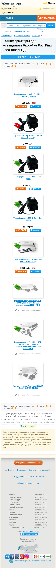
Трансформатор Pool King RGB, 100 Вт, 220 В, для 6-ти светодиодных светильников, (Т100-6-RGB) (28, 345)
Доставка (32, 470)
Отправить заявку (30, 534)
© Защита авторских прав (28, 483)
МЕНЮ (9, 18)
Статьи (31, 477)
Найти (50, 25)
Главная (11, 470)
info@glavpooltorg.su (31, 532)
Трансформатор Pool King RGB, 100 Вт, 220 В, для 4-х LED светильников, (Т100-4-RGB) (28, 303)
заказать (22, 106)
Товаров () (48, 18)
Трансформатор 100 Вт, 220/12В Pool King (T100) (28, 137)
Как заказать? (44, 470)
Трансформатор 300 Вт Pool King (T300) (28, 178)
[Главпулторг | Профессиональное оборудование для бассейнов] (11, 4)
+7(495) (9, 9)
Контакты (40, 477)
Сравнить (37, 106)
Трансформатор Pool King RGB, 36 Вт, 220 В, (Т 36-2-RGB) (28, 387)
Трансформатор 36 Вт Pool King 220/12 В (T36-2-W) (28, 95)
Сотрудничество (19, 477)
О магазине (22, 470)
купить (21, 147)
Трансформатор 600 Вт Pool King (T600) (28, 219)
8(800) (9, 12)
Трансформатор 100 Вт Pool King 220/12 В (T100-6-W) (28, 260)
